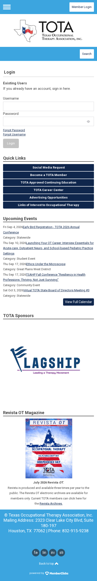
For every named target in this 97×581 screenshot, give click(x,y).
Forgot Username (14, 134)
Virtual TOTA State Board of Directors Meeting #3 (56, 290)
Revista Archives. (51, 503)
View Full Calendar (78, 302)
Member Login (82, 7)
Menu (7, 7)
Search (87, 54)
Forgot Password (14, 130)
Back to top (46, 563)
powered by (37, 573)
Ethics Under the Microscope (45, 264)
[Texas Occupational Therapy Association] (48, 30)
